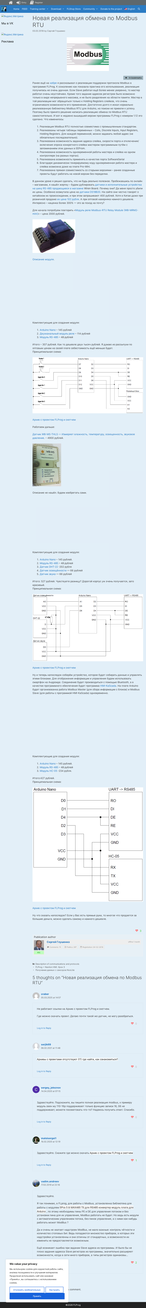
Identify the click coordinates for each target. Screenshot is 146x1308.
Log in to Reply (44, 1028)
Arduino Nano (48, 329)
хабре (53, 83)
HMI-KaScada (108, 685)
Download (56, 9)
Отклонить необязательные (26, 1290)
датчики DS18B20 (90, 192)
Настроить (54, 1290)
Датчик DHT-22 (49, 566)
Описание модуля (43, 259)
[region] (37, 1280)
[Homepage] (11, 2)
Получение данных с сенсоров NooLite (55, 970)
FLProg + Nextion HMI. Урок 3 (50, 967)
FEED (24, 9)
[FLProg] (4, 9)
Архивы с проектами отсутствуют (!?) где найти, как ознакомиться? (77, 1059)
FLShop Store (74, 9)
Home (16, 9)
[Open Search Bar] (139, 9)
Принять (37, 1296)
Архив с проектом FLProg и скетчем (54, 419)
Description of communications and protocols (57, 964)
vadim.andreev (50, 1181)
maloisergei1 (48, 1138)
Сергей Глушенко (58, 941)
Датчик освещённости (53, 570)
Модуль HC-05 (48, 770)
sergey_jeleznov (51, 1087)
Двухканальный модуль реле (57, 333)
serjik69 (46, 1044)
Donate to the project (111, 9)
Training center (37, 9)
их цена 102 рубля (68, 199)
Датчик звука (48, 574)
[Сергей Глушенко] (39, 945)
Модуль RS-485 (49, 337)
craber (45, 994)
